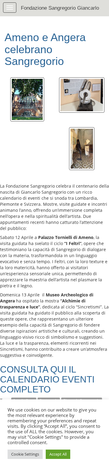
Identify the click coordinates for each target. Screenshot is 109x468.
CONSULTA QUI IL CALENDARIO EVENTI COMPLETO (47, 379)
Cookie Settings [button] (25, 454)
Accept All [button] (58, 454)
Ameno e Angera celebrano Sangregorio (45, 49)
